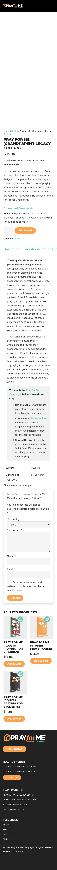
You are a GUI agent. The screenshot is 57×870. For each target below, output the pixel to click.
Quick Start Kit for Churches (20, 766)
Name (11, 556)
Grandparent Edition (14, 809)
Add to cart (25, 230)
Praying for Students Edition (19, 799)
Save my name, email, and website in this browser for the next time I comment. (26, 586)
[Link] (49, 5)
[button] (14, 664)
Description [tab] (12, 249)
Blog (5, 829)
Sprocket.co (16, 851)
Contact (8, 834)
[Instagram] (51, 863)
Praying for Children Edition (19, 795)
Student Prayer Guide (15, 804)
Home (7, 131)
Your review (15, 530)
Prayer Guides (39, 418)
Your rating (13, 519)
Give (5, 839)
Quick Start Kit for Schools (19, 771)
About (6, 824)
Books (14, 131)
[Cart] (52, 6)
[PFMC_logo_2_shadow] (12, 6)
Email (11, 569)
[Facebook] (45, 863)
